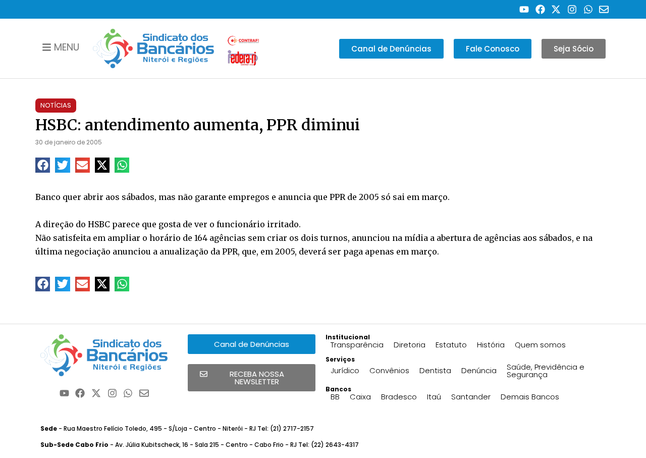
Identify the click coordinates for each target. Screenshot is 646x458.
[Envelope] (604, 9)
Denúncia (479, 370)
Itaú (434, 396)
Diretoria (409, 344)
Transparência (357, 344)
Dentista (435, 370)
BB (335, 396)
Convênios (389, 370)
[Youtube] (524, 9)
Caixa (360, 396)
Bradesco (399, 396)
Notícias (55, 105)
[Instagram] (572, 9)
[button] (42, 165)
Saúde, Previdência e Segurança (545, 371)
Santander (471, 396)
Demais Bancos (530, 396)
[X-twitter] (556, 9)
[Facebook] (540, 9)
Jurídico (345, 370)
